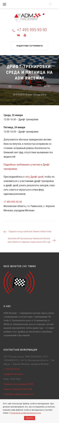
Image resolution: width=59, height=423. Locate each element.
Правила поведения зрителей (18, 389)
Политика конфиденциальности (19, 394)
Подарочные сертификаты (29, 46)
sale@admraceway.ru (13, 374)
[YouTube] (25, 35)
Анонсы (36, 86)
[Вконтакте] (18, 35)
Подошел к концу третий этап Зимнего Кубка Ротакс (30, 231)
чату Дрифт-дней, (34, 176)
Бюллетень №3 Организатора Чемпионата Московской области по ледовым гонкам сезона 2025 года (29, 240)
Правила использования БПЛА (18, 384)
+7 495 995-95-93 (32, 29)
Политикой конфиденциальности (25, 413)
